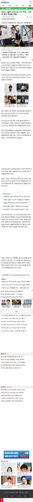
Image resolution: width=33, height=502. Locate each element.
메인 (3, 6)
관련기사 (3, 279)
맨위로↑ (26, 496)
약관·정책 (21, 492)
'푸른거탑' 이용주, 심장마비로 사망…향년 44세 (16, 196)
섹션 (16, 6)
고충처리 (27, 492)
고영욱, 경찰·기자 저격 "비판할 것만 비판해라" (16, 199)
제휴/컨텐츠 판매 (14, 492)
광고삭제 (1, 500)
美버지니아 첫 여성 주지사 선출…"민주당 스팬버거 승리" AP (17, 281)
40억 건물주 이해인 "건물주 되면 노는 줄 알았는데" (16, 206)
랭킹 (10, 6)
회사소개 (6, 492)
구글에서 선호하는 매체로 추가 (8, 18)
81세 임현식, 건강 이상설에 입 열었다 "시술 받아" (16, 209)
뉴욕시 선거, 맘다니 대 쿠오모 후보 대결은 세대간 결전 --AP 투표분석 (17, 285)
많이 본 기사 (4, 461)
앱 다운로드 (19, 496)
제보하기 (12, 496)
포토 (23, 6)
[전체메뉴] (31, 2)
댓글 (16, 311)
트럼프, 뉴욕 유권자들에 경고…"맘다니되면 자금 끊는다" (17, 288)
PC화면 (6, 496)
